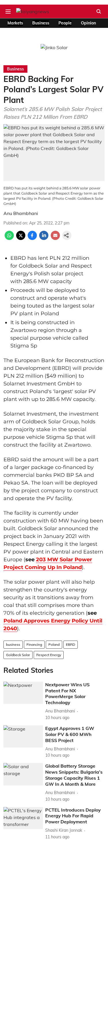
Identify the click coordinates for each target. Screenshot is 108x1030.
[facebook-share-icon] (32, 238)
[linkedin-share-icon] (43, 238)
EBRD (70, 644)
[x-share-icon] (20, 238)
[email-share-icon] (55, 238)
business (13, 644)
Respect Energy (48, 655)
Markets (15, 23)
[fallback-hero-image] (23, 693)
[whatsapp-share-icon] (9, 238)
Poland (54, 644)
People (65, 23)
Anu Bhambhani (20, 213)
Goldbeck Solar (18, 655)
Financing (34, 644)
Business (40, 23)
